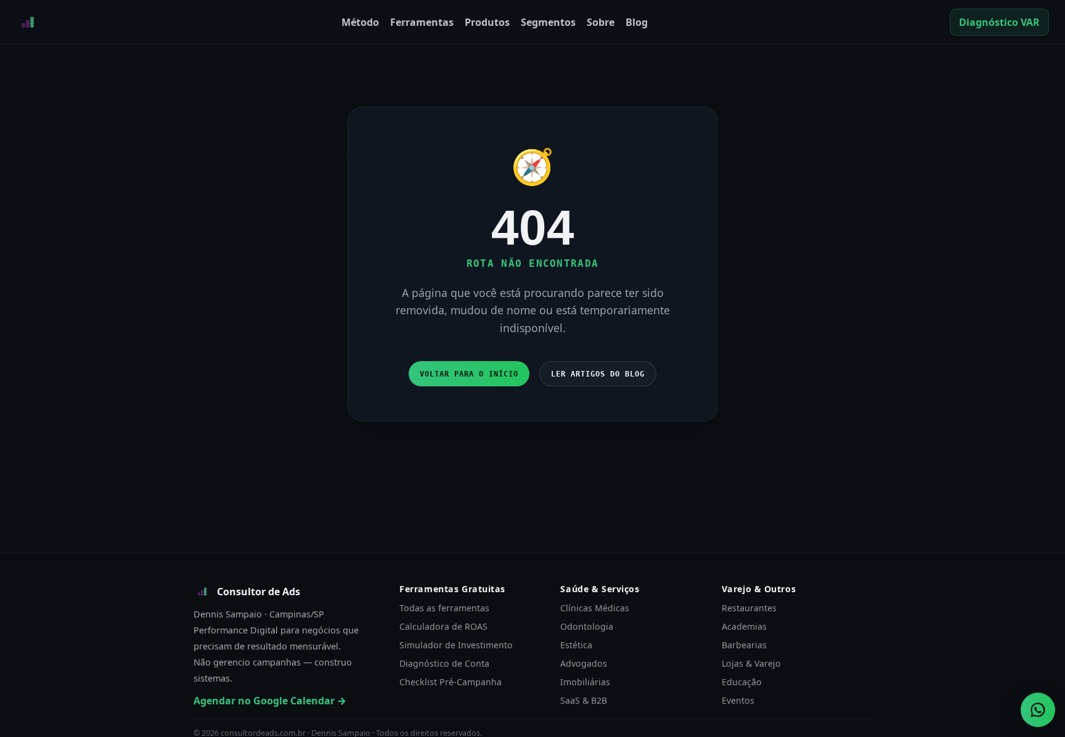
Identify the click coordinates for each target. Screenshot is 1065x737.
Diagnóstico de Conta (444, 663)
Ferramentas (422, 22)
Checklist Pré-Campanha (450, 682)
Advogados (583, 663)
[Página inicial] (27, 22)
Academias (744, 626)
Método (360, 22)
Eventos (738, 700)
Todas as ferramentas (444, 608)
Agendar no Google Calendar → (270, 700)
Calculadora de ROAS (443, 626)
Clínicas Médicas (594, 608)
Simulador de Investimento (456, 645)
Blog (637, 22)
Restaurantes (749, 608)
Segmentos (548, 22)
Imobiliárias (585, 682)
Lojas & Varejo (751, 663)
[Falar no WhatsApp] (1038, 710)
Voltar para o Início (469, 373)
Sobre (600, 22)
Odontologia (586, 626)
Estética (576, 645)
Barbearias (744, 645)
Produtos (487, 22)
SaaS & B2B (583, 700)
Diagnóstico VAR (999, 22)
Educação (742, 682)
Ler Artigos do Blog (598, 373)
